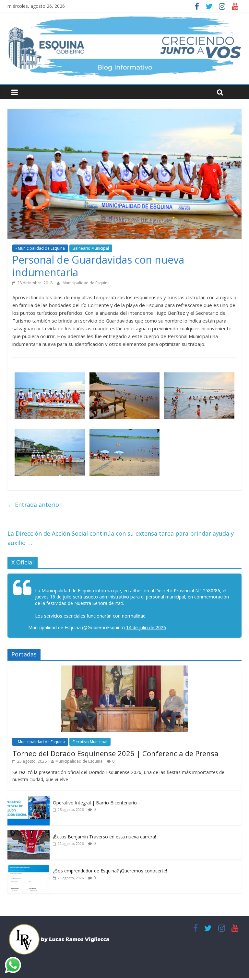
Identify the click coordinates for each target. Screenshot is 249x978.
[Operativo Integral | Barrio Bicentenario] (28, 800)
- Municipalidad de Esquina (40, 248)
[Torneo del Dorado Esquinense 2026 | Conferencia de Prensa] (124, 669)
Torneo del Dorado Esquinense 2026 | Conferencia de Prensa (115, 753)
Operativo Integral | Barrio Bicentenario (95, 803)
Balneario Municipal (91, 248)
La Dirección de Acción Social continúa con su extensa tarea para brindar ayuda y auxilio (120, 538)
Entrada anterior (34, 504)
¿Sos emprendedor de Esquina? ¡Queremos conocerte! (110, 871)
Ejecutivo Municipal (90, 742)
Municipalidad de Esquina (86, 283)
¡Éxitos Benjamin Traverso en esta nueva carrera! (104, 837)
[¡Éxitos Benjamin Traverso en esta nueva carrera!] (28, 834)
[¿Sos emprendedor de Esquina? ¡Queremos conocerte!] (28, 868)
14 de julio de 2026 (146, 627)
